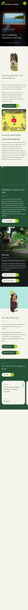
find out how (7, 346)
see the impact (8, 220)
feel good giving (8, 105)
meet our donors (8, 352)
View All (5, 374)
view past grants (8, 280)
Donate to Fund (8, 275)
